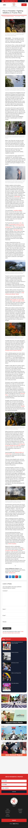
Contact (20, 812)
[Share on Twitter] (10, 577)
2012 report (17, 196)
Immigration (20, 809)
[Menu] (4, 4)
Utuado (23, 406)
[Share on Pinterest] (16, 577)
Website (4, 621)
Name (4, 609)
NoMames (20, 810)
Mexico (7, 814)
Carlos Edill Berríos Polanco (9, 16)
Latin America (7, 810)
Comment (5, 590)
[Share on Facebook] (7, 577)
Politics (7, 809)
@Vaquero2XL (12, 572)
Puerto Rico (8, 812)
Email (4, 615)
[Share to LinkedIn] (13, 577)
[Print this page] (20, 577)
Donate (24, 4)
